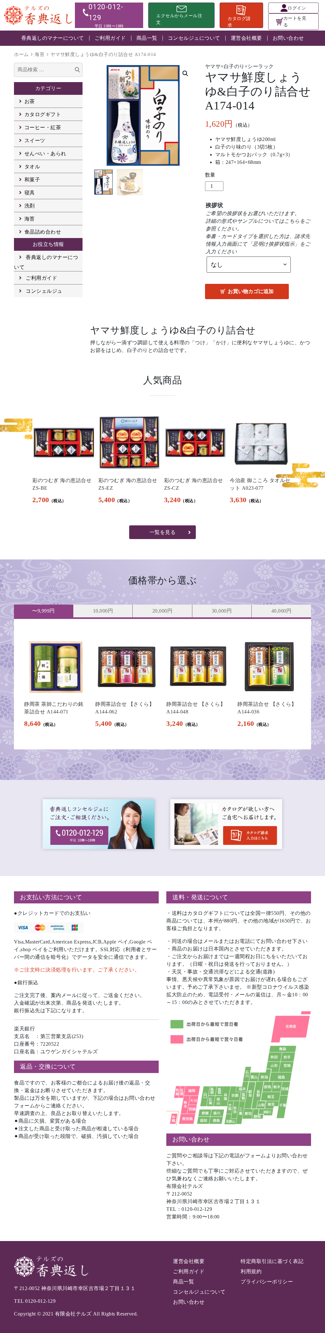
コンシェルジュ (44, 291)
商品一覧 (146, 38)
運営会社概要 (246, 38)
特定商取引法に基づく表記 (272, 1261)
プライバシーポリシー (267, 1281)
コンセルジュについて (194, 38)
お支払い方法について (51, 897)
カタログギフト (42, 114)
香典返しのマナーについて (52, 38)
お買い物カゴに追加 (251, 291)
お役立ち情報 (48, 244)
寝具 (29, 192)
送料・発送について (200, 897)
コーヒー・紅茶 (42, 127)
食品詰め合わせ (42, 232)
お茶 (29, 101)
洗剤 (29, 205)
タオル (32, 166)
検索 (77, 70)
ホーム (21, 54)
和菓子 (32, 179)
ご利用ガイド (110, 38)
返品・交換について (48, 1066)
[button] (185, 73)
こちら (292, 221)
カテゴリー (48, 88)
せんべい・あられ (45, 153)
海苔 (39, 54)
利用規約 (251, 1271)
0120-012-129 (40, 1301)
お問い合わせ (288, 38)
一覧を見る (162, 532)
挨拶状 (214, 205)
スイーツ (34, 140)
